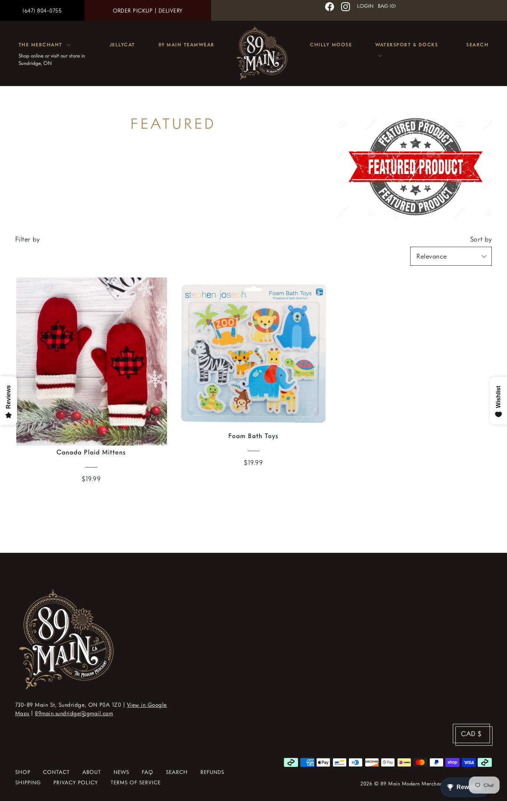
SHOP (22, 772)
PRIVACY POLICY (75, 782)
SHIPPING (28, 782)
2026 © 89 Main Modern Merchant (402, 783)
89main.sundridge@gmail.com (74, 713)
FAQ (147, 772)
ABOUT (91, 772)
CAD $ (471, 733)
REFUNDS (212, 772)
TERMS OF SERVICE (136, 782)
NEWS (121, 772)
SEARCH (177, 772)
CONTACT (56, 772)
